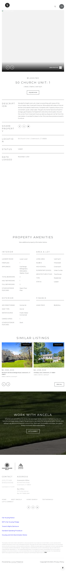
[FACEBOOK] (28, 507)
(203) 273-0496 (7, 480)
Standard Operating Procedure (12, 530)
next (12, 67)
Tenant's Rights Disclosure (10, 526)
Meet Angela (16, 499)
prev (8, 67)
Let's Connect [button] (33, 431)
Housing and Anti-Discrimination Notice (14, 535)
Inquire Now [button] (33, 92)
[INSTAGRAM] (33, 507)
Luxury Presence (17, 562)
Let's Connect (7, 501)
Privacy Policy (59, 562)
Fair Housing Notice (8, 517)
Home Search (32, 499)
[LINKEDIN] (37, 507)
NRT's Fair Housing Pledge (10, 522)
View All (59, 384)
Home (4, 499)
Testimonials (47, 499)
